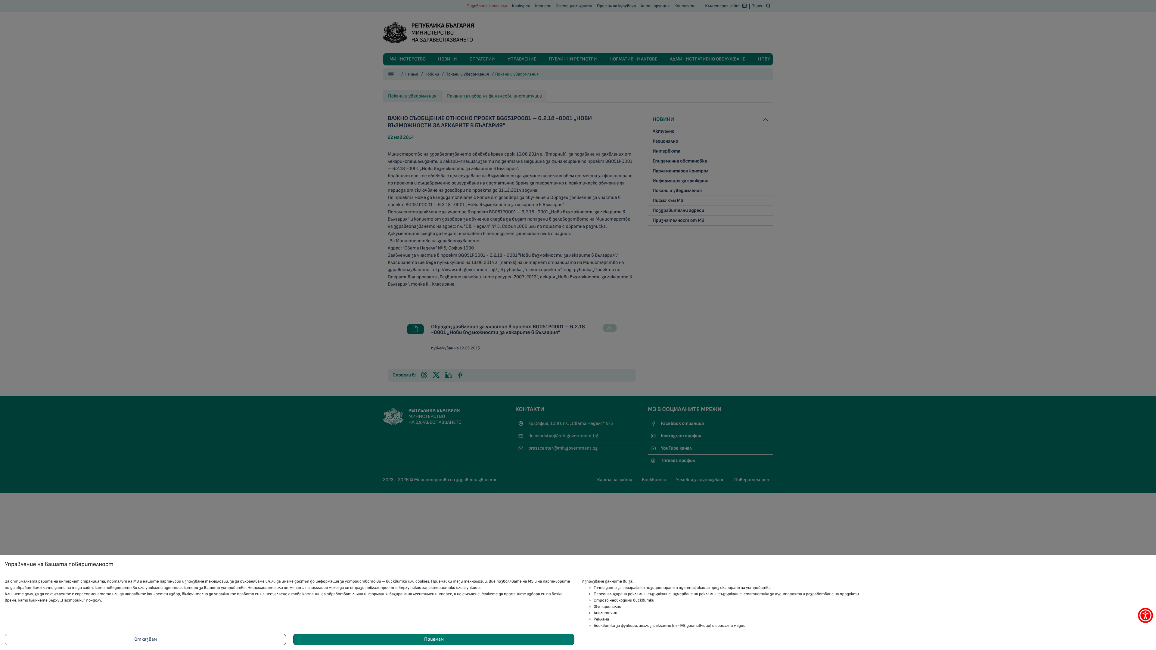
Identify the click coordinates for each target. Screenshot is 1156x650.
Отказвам (145, 639)
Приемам (434, 639)
